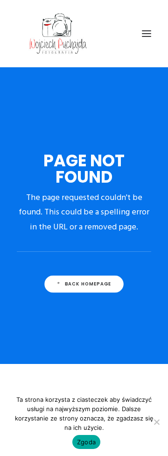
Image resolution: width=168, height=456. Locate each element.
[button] (146, 33)
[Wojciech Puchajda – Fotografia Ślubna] (59, 34)
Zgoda (86, 442)
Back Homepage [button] (88, 284)
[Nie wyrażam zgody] (156, 422)
